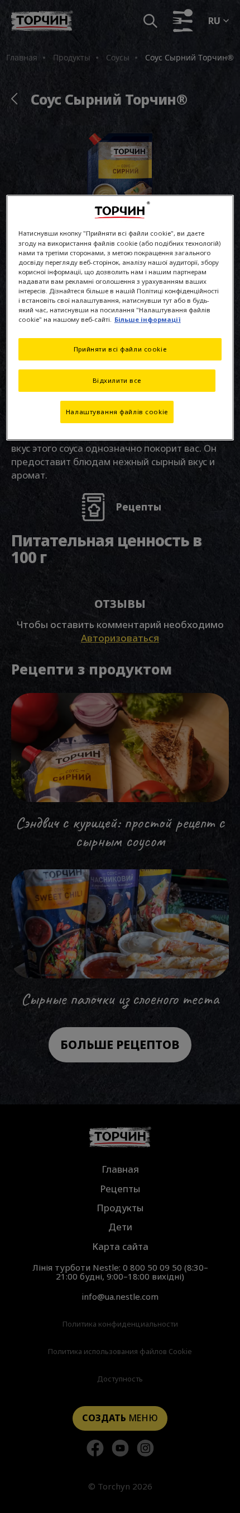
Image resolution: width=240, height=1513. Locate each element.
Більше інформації (147, 319)
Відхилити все (117, 380)
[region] (120, 317)
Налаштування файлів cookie (117, 411)
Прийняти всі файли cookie (120, 349)
